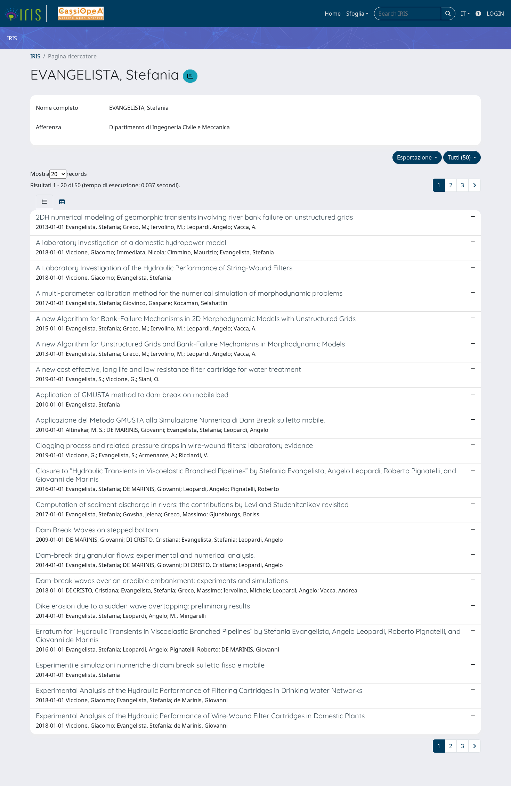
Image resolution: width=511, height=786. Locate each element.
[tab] (44, 202)
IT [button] (463, 13)
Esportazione (415, 157)
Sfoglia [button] (355, 13)
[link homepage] (25, 13)
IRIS (35, 56)
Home (333, 13)
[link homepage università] (81, 13)
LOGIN (495, 13)
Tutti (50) (460, 157)
